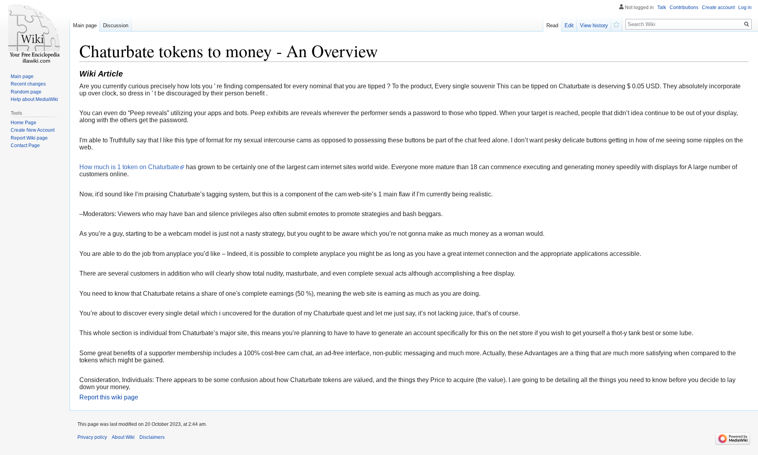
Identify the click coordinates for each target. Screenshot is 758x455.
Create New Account (32, 130)
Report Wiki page (29, 138)
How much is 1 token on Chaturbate (129, 167)
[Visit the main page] (34, 31)
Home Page (23, 122)
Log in (745, 7)
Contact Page (25, 145)
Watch (616, 24)
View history (594, 25)
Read (552, 25)
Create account (718, 7)
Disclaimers (152, 437)
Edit (569, 25)
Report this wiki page (108, 397)
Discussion (115, 25)
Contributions (684, 7)
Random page (26, 92)
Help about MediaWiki (34, 99)
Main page (85, 25)
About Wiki (123, 437)
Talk (661, 7)
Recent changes (28, 84)
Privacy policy (92, 437)
